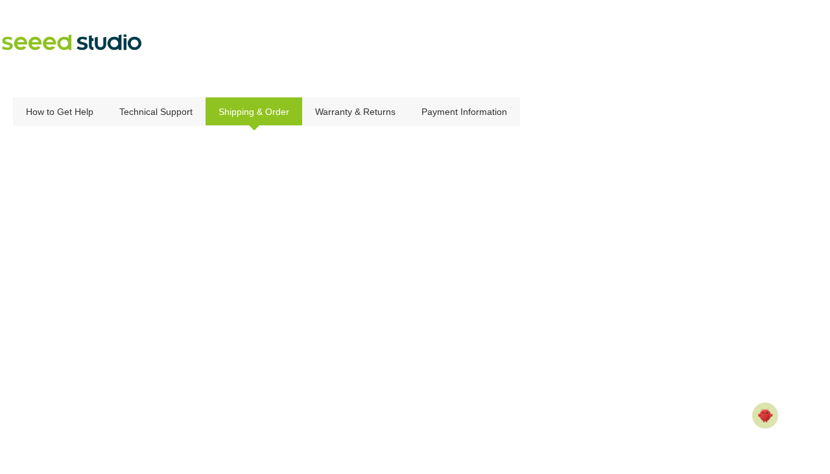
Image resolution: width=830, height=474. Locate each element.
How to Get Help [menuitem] (59, 111)
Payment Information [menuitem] (464, 111)
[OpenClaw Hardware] (765, 416)
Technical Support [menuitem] (156, 111)
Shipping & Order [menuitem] (254, 111)
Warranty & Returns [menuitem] (355, 111)
